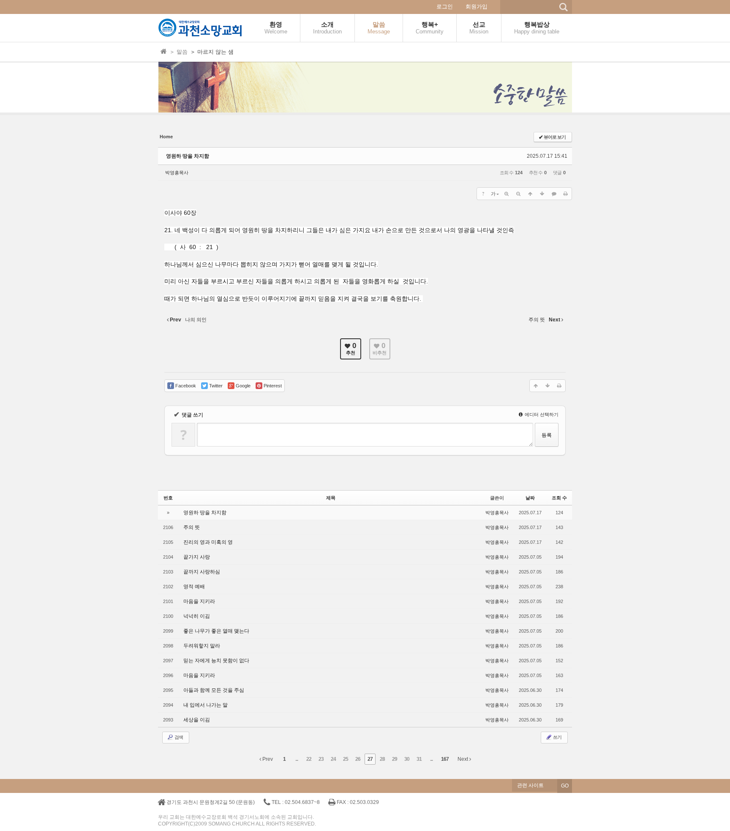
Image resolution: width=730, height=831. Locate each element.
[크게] (506, 194)
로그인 (444, 6)
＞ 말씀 (178, 52)
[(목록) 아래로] (542, 194)
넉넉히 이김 (196, 616)
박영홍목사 (176, 172)
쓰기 (556, 737)
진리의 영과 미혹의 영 (208, 542)
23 (321, 759)
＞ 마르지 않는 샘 (212, 52)
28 (382, 759)
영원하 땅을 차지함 (187, 156)
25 (345, 759)
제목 (330, 497)
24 (333, 759)
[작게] (518, 194)
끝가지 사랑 (196, 557)
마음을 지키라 (199, 601)
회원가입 (477, 6)
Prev (267, 759)
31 (419, 759)
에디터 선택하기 (540, 414)
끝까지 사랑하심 (201, 572)
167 (445, 759)
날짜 (530, 497)
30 (406, 759)
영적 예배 (194, 587)
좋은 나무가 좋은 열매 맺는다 (216, 631)
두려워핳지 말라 (201, 646)
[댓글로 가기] (554, 194)
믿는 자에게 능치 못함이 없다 (216, 661)
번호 (168, 497)
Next (463, 759)
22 (308, 759)
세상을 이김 (196, 720)
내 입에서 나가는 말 (205, 705)
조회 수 (559, 497)
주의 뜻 (191, 527)
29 (394, 759)
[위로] (530, 194)
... (296, 759)
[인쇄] (566, 194)
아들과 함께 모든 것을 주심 (213, 690)
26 (357, 759)
